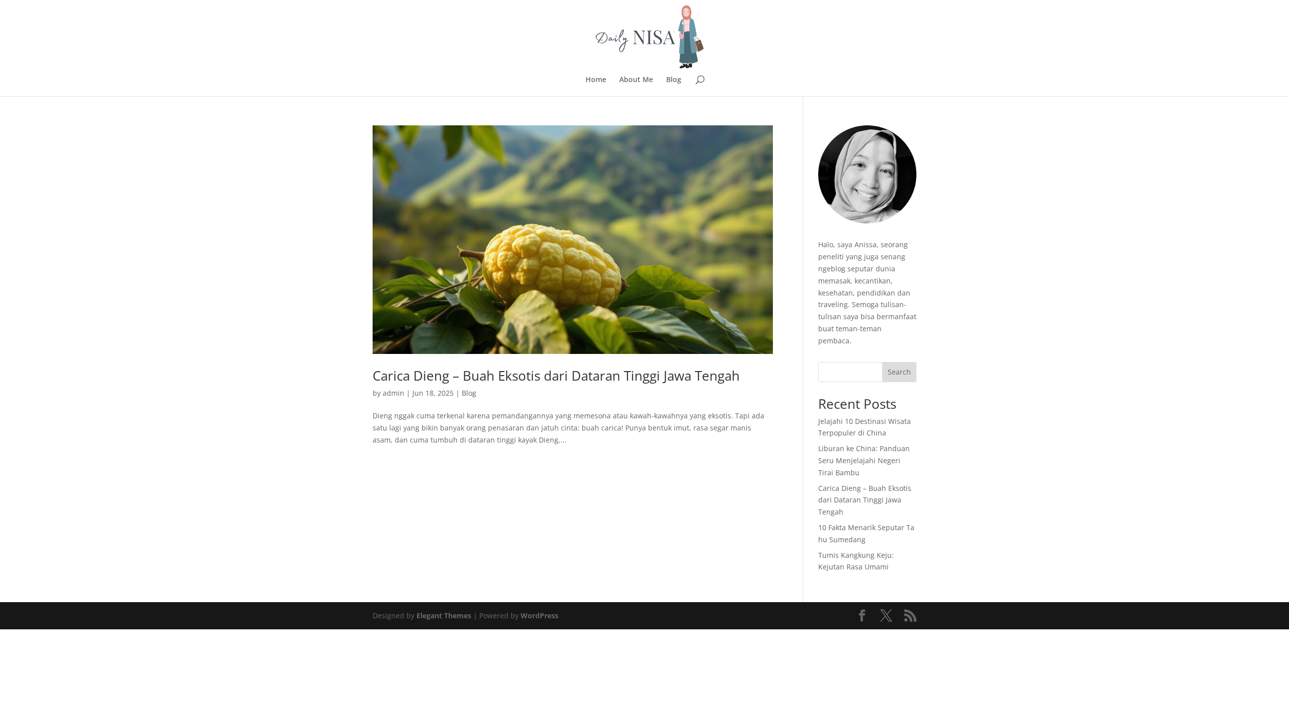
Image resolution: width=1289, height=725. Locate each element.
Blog (673, 80)
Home (596, 80)
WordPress (539, 615)
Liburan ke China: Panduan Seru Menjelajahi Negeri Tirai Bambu (864, 460)
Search (899, 372)
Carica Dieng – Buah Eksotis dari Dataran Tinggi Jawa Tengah (556, 376)
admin (393, 393)
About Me (636, 80)
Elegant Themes (443, 615)
